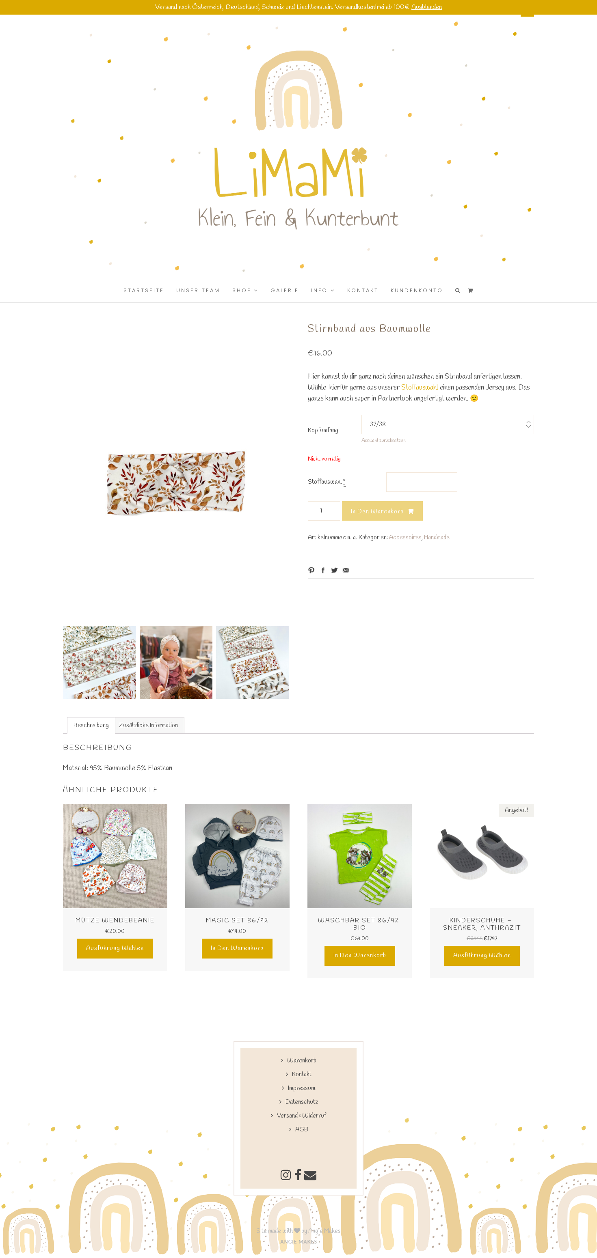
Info (319, 290)
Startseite (143, 290)
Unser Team (198, 290)
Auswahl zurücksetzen (383, 440)
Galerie (284, 290)
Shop (241, 290)
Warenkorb (301, 1061)
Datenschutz (302, 1102)
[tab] (91, 725)
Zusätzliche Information (148, 726)
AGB (301, 1130)
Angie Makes (324, 1231)
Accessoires (405, 538)
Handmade (437, 538)
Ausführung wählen (115, 948)
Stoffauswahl (419, 387)
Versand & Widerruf (301, 1116)
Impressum (301, 1088)
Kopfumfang (323, 431)
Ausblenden (426, 7)
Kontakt (363, 290)
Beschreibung (91, 726)
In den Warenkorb (377, 512)
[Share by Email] (345, 570)
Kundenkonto (417, 290)
